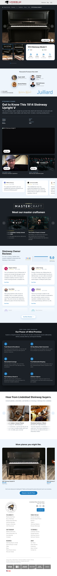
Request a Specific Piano (28, 493)
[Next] (53, 413)
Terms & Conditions (22, 559)
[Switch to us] (7, 570)
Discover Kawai (10, 551)
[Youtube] (43, 506)
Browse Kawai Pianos (36, 518)
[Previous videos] (3, 223)
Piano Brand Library (11, 550)
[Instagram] (40, 506)
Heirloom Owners (35, 537)
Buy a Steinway (10, 518)
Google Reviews (35, 533)
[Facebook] (37, 506)
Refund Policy (15, 559)
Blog (7, 548)
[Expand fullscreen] (52, 40)
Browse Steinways (35, 526)
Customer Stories (35, 531)
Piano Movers (34, 544)
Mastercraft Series (10, 531)
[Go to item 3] (12, 63)
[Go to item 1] (10, 63)
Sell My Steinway (10, 522)
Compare (8, 537)
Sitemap (32, 559)
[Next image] (52, 26)
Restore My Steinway (11, 520)
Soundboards (9, 535)
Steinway (13, 7)
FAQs (7, 546)
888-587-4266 (40, 503)
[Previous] (4, 413)
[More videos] (53, 223)
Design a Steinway (10, 524)
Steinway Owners (35, 535)
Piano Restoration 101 (11, 533)
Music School (34, 548)
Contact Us (40, 510)
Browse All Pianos (35, 517)
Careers (28, 559)
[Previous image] (4, 26)
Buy (48, 2)
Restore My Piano (10, 517)
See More (6, 282)
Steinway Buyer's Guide (12, 542)
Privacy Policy (9, 559)
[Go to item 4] (13, 63)
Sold (29, 7)
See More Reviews (27, 316)
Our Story (33, 542)
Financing (33, 546)
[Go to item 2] (11, 63)
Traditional (21, 7)
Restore (43, 2)
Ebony (25, 7)
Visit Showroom (10, 526)
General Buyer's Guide (11, 544)
